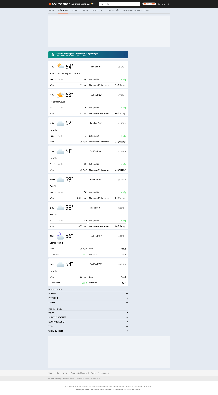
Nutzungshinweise (82, 389)
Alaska (93, 373)
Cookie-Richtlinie (111, 389)
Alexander (105, 373)
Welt (50, 373)
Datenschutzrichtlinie (97, 389)
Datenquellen (135, 389)
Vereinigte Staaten (79, 373)
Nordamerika (62, 373)
